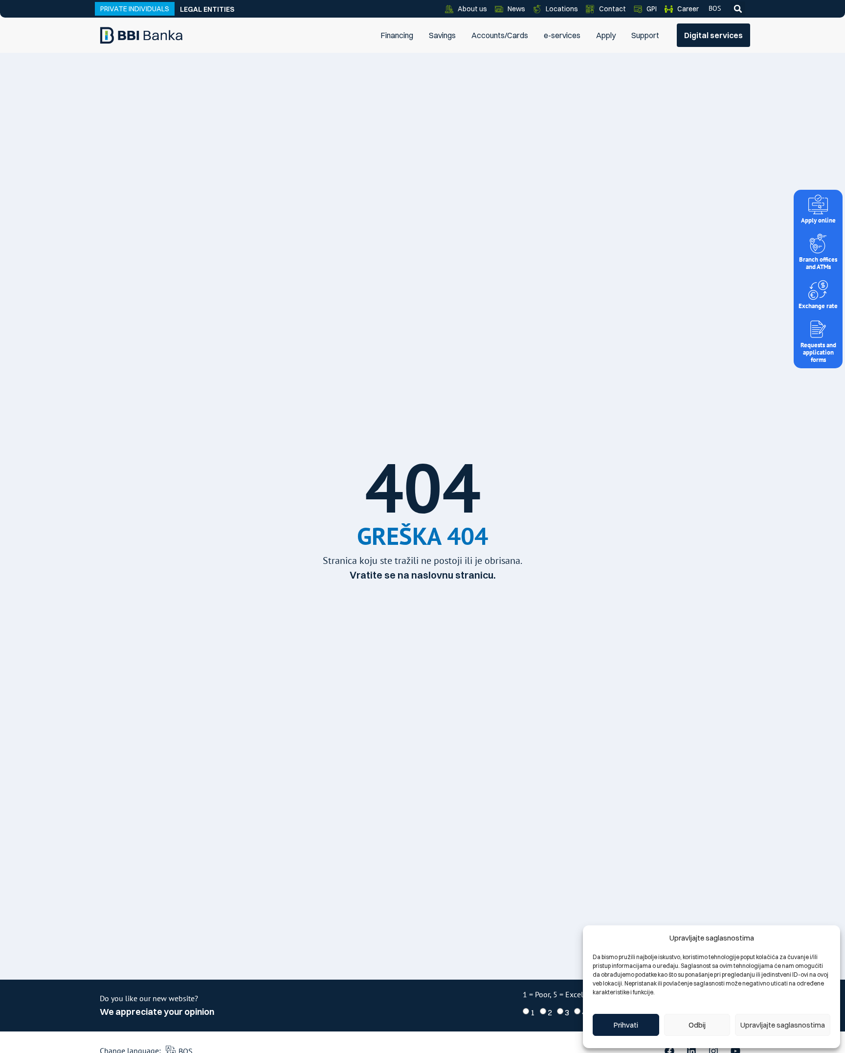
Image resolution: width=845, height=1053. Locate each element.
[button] (738, 8)
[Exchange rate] (818, 290)
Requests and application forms (818, 352)
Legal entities (207, 9)
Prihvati (626, 1025)
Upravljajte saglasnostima (782, 1025)
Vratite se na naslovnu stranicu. (423, 575)
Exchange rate (818, 306)
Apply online (818, 220)
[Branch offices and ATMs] (818, 243)
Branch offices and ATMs (818, 263)
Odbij (697, 1025)
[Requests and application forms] (818, 329)
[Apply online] (818, 204)
